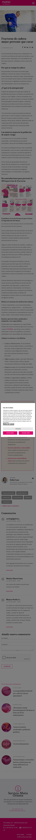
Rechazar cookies (26, 433)
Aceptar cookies (10, 433)
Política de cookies (8, 424)
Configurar (18, 429)
